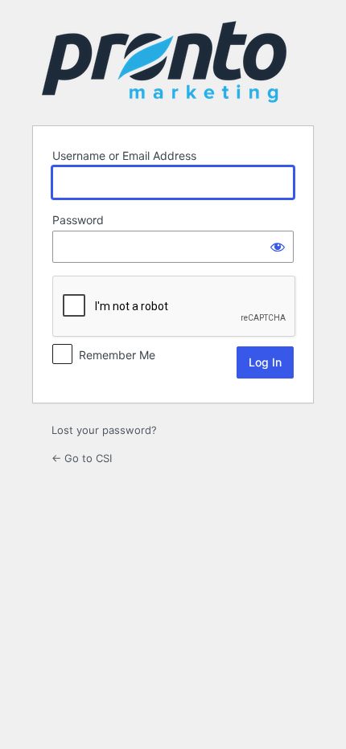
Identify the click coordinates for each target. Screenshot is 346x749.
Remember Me (117, 355)
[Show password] (278, 247)
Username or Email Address (124, 155)
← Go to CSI (81, 458)
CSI (164, 62)
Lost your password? (104, 430)
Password (78, 220)
